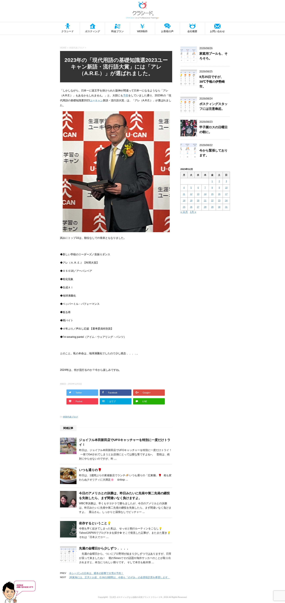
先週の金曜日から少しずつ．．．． (104, 548)
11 (184, 194)
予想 (125, 95)
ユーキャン (96, 100)
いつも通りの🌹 (90, 470)
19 (191, 200)
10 (226, 187)
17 (226, 194)
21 (205, 200)
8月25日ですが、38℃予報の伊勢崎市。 (212, 81)
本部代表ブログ (70, 417)
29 (212, 207)
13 (198, 194)
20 (198, 200)
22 (212, 200)
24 (226, 200)
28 (205, 207)
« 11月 (184, 212)
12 (191, 194)
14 (205, 194)
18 (184, 200)
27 (198, 207)
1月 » (193, 212)
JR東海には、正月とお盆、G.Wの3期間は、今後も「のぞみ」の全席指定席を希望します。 (119, 577)
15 (212, 194)
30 (219, 207)
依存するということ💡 (95, 523)
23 (219, 200)
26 (191, 207)
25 (184, 207)
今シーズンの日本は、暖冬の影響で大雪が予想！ (96, 573)
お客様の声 (167, 31)
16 (219, 194)
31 (226, 207)
